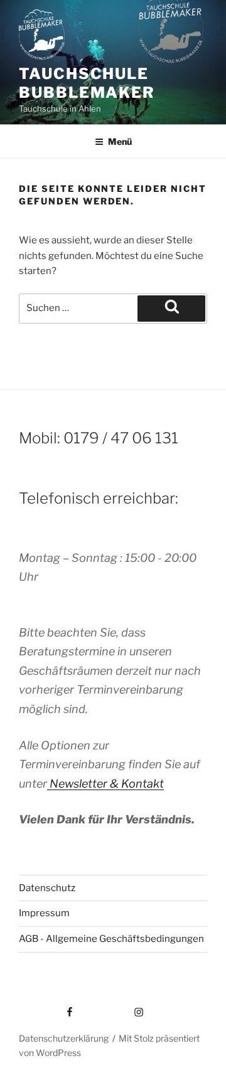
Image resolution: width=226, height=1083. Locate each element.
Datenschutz (47, 888)
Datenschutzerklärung (64, 1038)
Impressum (44, 913)
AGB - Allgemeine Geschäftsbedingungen (111, 938)
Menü (120, 141)
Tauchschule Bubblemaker (87, 83)
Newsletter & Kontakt (105, 783)
